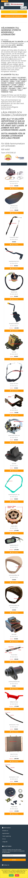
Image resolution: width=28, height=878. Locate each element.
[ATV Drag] (14, 400)
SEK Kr (3, 1)
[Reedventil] (14, 342)
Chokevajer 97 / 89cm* (14, 237)
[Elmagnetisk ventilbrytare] (14, 312)
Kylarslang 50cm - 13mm (14, 724)
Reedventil (14, 352)
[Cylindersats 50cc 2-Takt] (14, 173)
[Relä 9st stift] (14, 624)
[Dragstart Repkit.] (14, 796)
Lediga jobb (4, 841)
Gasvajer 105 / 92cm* (14, 383)
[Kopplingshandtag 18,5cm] (14, 254)
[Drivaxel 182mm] (14, 649)
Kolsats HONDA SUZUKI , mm (14, 435)
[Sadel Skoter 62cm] (14, 198)
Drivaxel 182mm (14, 654)
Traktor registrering (6, 836)
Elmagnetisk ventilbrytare (14, 323)
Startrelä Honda (14, 292)
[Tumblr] (26, 1)
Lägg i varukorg (14, 188)
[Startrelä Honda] (14, 281)
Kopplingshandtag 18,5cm (14, 261)
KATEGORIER (14, 11)
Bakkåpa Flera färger (14, 702)
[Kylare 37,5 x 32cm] (14, 744)
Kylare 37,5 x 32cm (14, 754)
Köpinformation (5, 833)
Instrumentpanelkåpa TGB (14, 575)
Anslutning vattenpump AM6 (14, 681)
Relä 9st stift (14, 634)
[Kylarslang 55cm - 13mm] (14, 770)
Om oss (4, 839)
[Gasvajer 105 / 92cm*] (14, 372)
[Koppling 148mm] (14, 515)
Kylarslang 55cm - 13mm (14, 777)
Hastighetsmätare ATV (14, 545)
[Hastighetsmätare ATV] (14, 540)
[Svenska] (6, 1)
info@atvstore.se (13, 59)
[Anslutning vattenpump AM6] (14, 672)
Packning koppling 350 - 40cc (14, 494)
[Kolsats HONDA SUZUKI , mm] (14, 426)
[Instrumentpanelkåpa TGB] (14, 564)
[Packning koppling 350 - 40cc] (14, 483)
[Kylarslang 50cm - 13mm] (14, 717)
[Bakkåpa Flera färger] (14, 696)
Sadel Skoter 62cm (14, 205)
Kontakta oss (5, 830)
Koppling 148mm (14, 526)
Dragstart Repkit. (14, 806)
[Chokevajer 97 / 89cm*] (14, 226)
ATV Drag (14, 408)
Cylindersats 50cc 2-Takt (14, 181)
